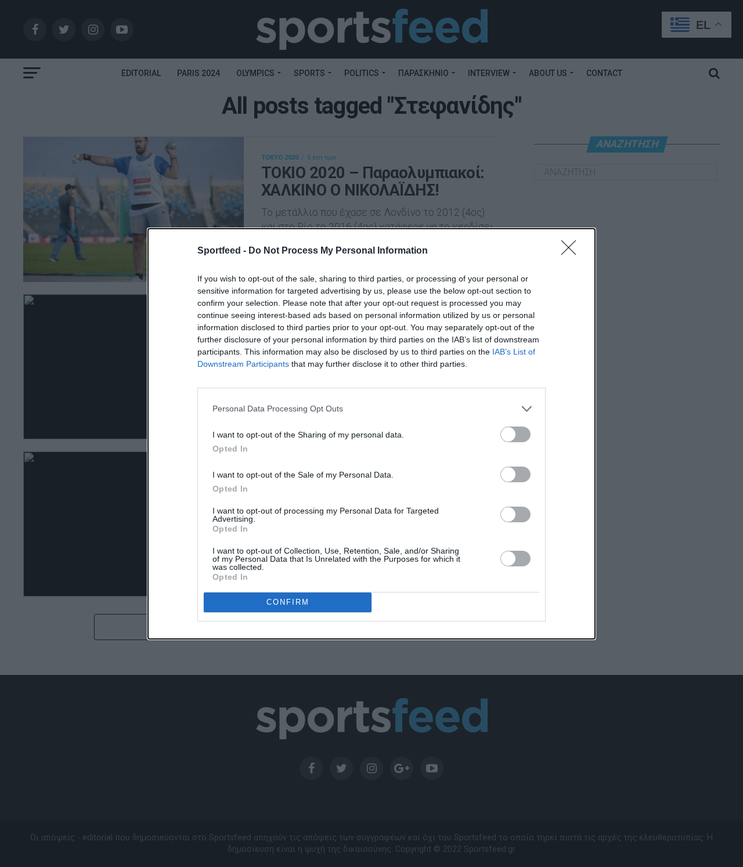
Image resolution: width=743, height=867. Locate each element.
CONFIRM (287, 602)
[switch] (515, 434)
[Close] (572, 251)
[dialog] (371, 434)
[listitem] (371, 409)
